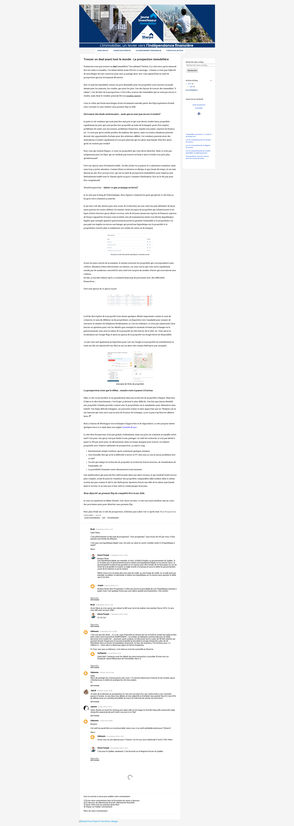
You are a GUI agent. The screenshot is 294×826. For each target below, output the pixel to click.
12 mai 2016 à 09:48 (105, 720)
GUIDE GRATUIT (102, 50)
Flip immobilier (113, 518)
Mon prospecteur (105, 173)
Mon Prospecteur (168, 512)
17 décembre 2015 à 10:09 (118, 555)
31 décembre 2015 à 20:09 (108, 631)
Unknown (94, 631)
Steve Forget (103, 555)
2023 (190, 84)
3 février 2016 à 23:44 (106, 672)
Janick (93, 690)
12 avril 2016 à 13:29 (114, 653)
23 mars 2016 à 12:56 (105, 706)
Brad (92, 529)
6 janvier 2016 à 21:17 (111, 585)
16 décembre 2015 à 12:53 (104, 529)
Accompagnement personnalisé (148, 50)
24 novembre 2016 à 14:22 (115, 736)
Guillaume (101, 653)
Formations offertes (122, 50)
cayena (93, 707)
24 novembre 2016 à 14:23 (119, 748)
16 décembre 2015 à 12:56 (104, 605)
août (192, 86)
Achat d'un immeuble (92, 518)
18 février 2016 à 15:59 (104, 690)
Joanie (100, 585)
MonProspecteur (92, 187)
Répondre (94, 600)
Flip (103, 518)
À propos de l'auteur (174, 50)
